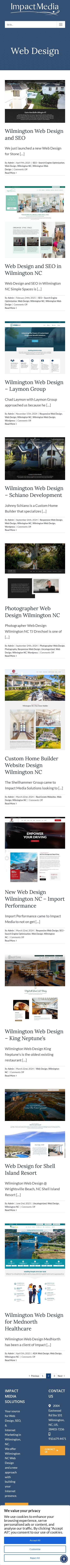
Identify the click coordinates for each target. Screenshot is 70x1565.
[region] (35, 1535)
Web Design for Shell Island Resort (30, 1169)
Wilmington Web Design (44, 417)
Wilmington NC (24, 166)
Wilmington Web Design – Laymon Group (34, 385)
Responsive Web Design (51, 413)
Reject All (35, 1558)
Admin (11, 162)
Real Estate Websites (46, 797)
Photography (11, 649)
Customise (35, 1549)
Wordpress (10, 420)
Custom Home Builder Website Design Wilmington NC (31, 765)
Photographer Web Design (52, 645)
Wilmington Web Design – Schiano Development (34, 491)
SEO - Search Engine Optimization (48, 162)
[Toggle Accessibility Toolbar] (64, 1559)
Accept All (35, 1540)
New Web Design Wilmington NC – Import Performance (35, 899)
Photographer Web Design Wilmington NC (32, 612)
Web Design (10, 166)
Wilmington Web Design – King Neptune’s (34, 1035)
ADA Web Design (41, 1353)
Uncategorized (48, 649)
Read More (10, 172)
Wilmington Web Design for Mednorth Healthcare (34, 1322)
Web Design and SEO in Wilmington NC (33, 269)
